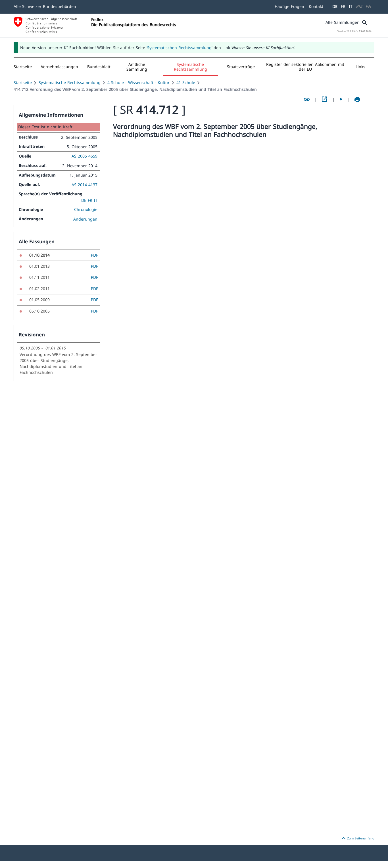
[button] (59, 67)
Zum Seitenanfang (357, 838)
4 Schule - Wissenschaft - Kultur (138, 82)
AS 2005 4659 (84, 156)
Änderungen (85, 219)
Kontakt (316, 6)
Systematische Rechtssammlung (70, 82)
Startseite (23, 82)
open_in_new (324, 99)
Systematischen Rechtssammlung (179, 47)
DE (334, 6)
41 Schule (185, 82)
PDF (94, 255)
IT (350, 6)
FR (343, 6)
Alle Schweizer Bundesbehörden (45, 6)
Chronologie (85, 209)
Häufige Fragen (289, 6)
